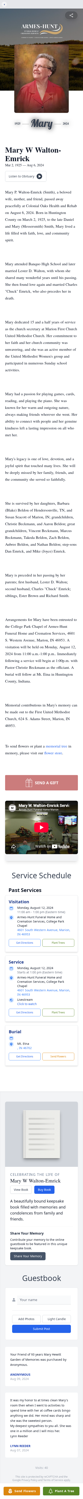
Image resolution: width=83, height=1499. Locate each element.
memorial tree (56, 746)
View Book (21, 1190)
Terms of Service (53, 1480)
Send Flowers (58, 1056)
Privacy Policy (29, 1480)
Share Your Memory (28, 1256)
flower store (53, 752)
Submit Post (41, 1329)
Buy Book (44, 1190)
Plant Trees (58, 943)
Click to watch (27, 1004)
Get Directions (24, 943)
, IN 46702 (24, 1048)
